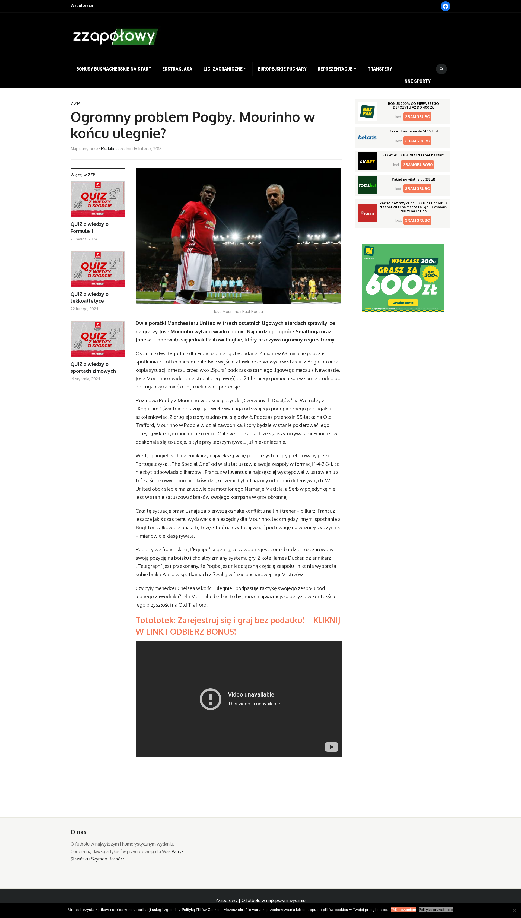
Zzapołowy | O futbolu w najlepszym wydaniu (260, 900)
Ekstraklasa (177, 69)
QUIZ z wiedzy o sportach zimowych (93, 367)
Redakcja (110, 148)
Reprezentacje (335, 69)
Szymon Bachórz (107, 859)
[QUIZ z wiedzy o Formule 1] (98, 201)
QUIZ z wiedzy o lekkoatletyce (90, 297)
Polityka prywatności (436, 909)
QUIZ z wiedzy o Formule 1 (90, 227)
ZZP (75, 103)
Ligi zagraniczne (223, 69)
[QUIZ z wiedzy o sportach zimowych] (98, 341)
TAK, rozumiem (403, 909)
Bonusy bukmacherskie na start (113, 69)
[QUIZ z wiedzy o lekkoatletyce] (98, 271)
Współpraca (82, 5)
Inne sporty (417, 81)
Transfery (380, 69)
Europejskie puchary (282, 69)
